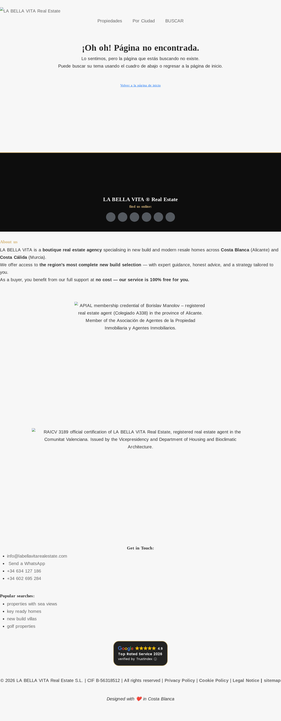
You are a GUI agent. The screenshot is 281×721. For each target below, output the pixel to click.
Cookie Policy (213, 680)
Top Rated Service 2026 (140, 654)
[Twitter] (122, 217)
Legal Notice (246, 680)
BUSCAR (174, 20)
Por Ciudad (144, 20)
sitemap (272, 680)
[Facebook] (110, 217)
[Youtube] (146, 217)
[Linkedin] (158, 217)
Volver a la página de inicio (140, 85)
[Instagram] (134, 217)
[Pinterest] (170, 217)
